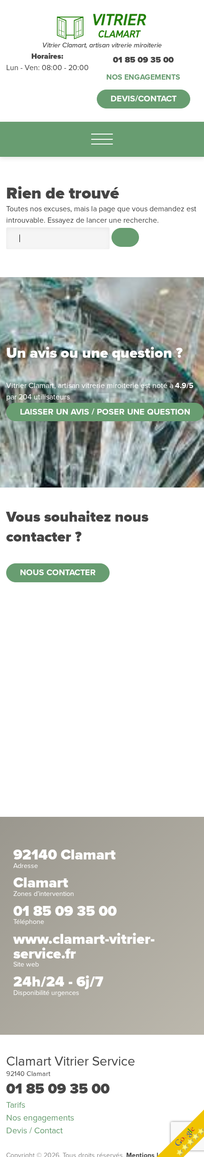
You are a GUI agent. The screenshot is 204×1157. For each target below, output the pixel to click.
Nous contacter (58, 572)
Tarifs (15, 1105)
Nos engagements (143, 77)
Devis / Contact (34, 1130)
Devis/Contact (143, 98)
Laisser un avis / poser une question (105, 412)
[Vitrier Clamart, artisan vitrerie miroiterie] (102, 25)
